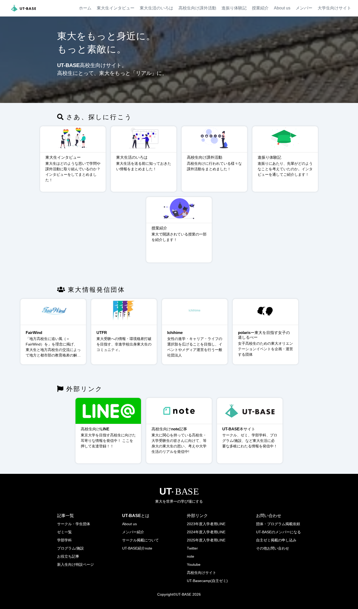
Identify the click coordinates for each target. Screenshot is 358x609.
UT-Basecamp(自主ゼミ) (207, 581)
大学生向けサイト (334, 8)
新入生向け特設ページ (75, 564)
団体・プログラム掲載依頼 (278, 524)
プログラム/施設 (70, 548)
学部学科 (64, 540)
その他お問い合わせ (272, 548)
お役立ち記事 (68, 556)
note (190, 556)
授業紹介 (260, 8)
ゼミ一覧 (64, 532)
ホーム (85, 8)
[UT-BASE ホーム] (23, 8)
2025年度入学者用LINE (206, 540)
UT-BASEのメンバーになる (278, 532)
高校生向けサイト (201, 572)
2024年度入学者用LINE (206, 532)
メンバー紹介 (133, 532)
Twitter (192, 548)
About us (282, 8)
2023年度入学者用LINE (206, 524)
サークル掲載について (140, 540)
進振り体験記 (234, 8)
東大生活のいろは (156, 8)
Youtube (193, 564)
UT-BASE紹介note (137, 548)
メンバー (304, 8)
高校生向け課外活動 (197, 8)
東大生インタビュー (115, 8)
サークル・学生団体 (73, 524)
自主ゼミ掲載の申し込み (276, 540)
